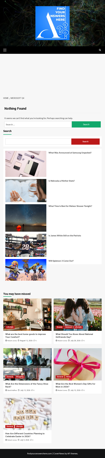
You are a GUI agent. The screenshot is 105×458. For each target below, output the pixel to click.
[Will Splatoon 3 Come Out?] (25, 271)
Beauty (59, 327)
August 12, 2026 (26, 341)
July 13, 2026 (25, 390)
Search (7, 131)
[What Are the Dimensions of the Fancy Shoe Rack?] (27, 364)
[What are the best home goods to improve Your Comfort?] (27, 315)
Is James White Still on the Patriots (65, 235)
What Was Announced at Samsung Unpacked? (70, 152)
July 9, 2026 (24, 440)
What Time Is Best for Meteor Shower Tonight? (70, 206)
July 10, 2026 (75, 390)
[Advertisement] (52, 74)
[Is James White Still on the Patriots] (25, 246)
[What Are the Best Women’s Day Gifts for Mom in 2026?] (78, 364)
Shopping (19, 377)
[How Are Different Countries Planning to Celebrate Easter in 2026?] (27, 414)
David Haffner (12, 390)
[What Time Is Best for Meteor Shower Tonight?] (25, 219)
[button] (6, 49)
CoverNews (58, 453)
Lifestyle (10, 327)
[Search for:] (38, 124)
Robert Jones (12, 341)
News (68, 377)
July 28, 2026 (75, 341)
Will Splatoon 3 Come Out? (61, 261)
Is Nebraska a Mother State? (62, 181)
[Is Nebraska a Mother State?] (25, 191)
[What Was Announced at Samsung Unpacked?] (25, 165)
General (68, 327)
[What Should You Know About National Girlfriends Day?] (78, 315)
